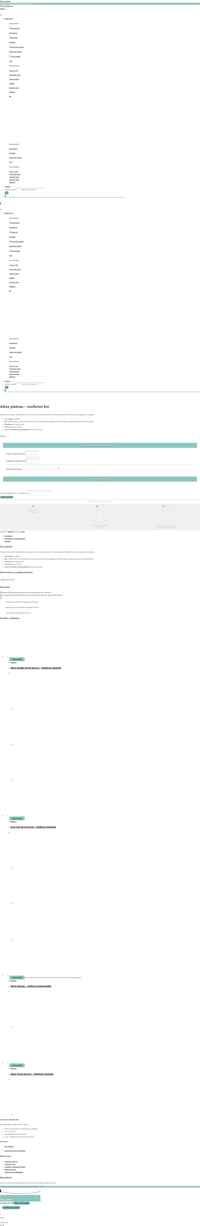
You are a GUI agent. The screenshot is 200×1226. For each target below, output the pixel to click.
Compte (7, 186)
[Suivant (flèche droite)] (3, 1225)
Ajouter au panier (6, 497)
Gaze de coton (14, 88)
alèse (23, 531)
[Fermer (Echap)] (7, 1222)
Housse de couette (15, 52)
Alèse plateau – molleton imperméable (30, 986)
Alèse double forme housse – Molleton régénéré (35, 668)
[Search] (7, 192)
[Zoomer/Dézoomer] (1, 1222)
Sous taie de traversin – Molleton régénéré (33, 827)
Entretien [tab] (8, 541)
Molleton (12, 92)
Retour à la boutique (22, 1203)
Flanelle (11, 83)
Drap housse (13, 33)
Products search (10, 189)
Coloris (2, 436)
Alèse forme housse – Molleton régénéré (31, 1074)
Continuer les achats (11, 1207)
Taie (10, 61)
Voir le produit (17, 659)
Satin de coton (14, 79)
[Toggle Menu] (1, 209)
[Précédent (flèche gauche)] (1, 1225)
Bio (10, 96)
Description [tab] (8, 536)
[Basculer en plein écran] (3, 1222)
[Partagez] (5, 1222)
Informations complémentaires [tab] (15, 538)
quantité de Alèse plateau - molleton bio (13, 493)
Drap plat (12, 42)
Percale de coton (15, 75)
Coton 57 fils (13, 70)
